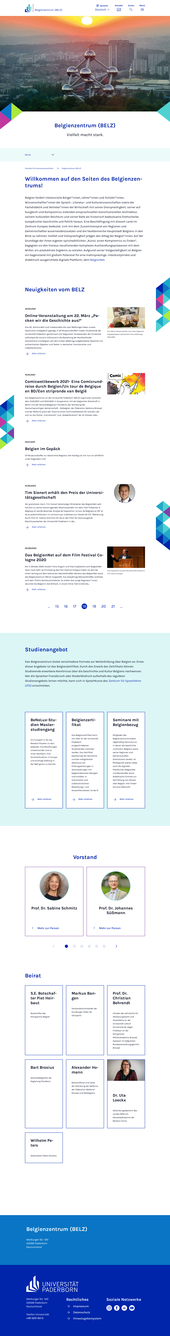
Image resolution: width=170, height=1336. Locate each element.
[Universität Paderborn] (85, 1284)
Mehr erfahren (44, 799)
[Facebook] (117, 1307)
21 (113, 606)
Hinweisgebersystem (87, 1318)
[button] (103, 8)
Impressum (81, 1306)
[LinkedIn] (124, 1307)
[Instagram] (109, 1307)
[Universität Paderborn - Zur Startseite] (28, 8)
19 (94, 606)
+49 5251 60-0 (34, 1318)
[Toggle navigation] (53, 154)
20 (103, 606)
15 (57, 606)
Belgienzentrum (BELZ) (48, 9)
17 (74, 606)
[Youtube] (132, 1307)
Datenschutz (81, 1312)
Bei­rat (28, 154)
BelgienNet (97, 260)
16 (66, 606)
